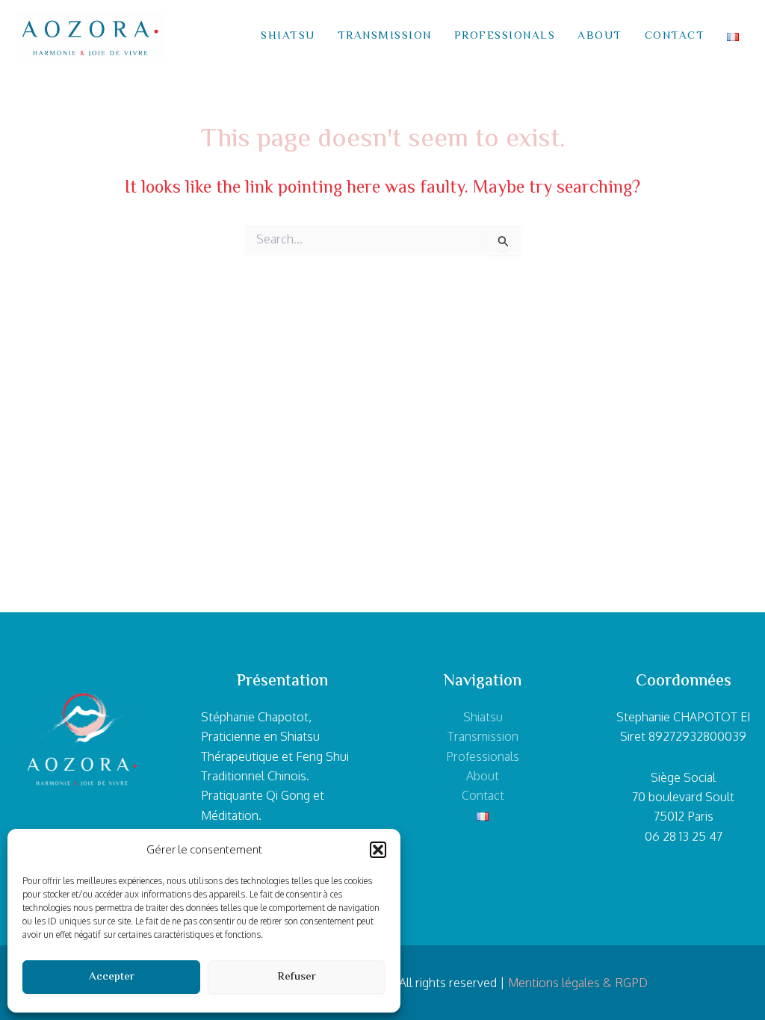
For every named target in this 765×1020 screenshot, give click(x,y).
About (599, 36)
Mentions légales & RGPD (578, 982)
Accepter (111, 977)
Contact (675, 36)
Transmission (385, 36)
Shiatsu (288, 36)
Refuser (296, 977)
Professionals (505, 36)
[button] (378, 849)
